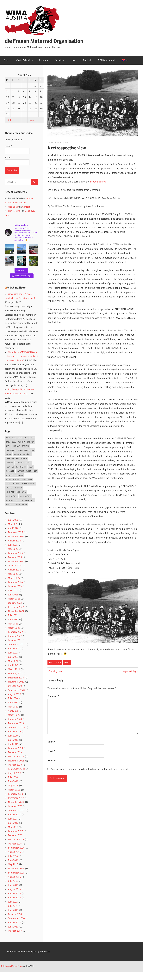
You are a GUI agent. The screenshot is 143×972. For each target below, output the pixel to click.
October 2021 (15, 640)
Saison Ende (31, 471)
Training (16, 483)
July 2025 (13, 544)
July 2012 (13, 901)
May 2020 (13, 706)
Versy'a (65, 142)
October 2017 (15, 806)
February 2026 (15, 532)
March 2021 (14, 669)
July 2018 (13, 777)
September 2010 (16, 918)
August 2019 (14, 731)
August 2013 (14, 893)
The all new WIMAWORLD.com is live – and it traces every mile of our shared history (21, 356)
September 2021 (16, 644)
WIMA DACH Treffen (14, 500)
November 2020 (16, 681)
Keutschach (21, 458)
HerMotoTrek (14, 210)
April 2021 (13, 665)
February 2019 (15, 748)
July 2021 (13, 652)
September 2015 (16, 872)
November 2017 (16, 802)
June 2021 (13, 656)
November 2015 (16, 868)
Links (73, 60)
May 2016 (13, 864)
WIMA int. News (16, 287)
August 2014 (14, 889)
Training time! (56, 671)
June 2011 (13, 910)
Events (42, 60)
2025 (14, 442)
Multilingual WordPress (11, 966)
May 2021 (13, 660)
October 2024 (15, 565)
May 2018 (13, 785)
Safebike (20, 471)
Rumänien (10, 471)
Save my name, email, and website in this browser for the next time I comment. (90, 768)
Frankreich (11, 450)
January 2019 (15, 752)
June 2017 (13, 822)
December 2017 (16, 797)
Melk (8, 467)
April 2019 (13, 743)
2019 (8, 438)
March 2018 (14, 789)
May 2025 (13, 548)
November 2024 (16, 561)
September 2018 (16, 768)
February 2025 (15, 553)
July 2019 (13, 735)
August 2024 (14, 569)
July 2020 (13, 698)
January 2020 (15, 719)
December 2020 (16, 677)
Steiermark (27, 479)
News (58, 662)
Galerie (58, 60)
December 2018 (16, 756)
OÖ (13, 467)
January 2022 (15, 636)
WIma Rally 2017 (13, 504)
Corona (30, 442)
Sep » (31, 119)
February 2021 (15, 673)
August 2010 (14, 922)
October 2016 (15, 843)
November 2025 (16, 536)
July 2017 (13, 818)
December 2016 (16, 839)
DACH (8, 446)
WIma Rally (29, 500)
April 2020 (13, 710)
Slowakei (19, 475)
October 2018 (15, 764)
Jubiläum (27, 454)
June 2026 (13, 519)
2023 (32, 438)
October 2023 (15, 586)
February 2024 (15, 582)
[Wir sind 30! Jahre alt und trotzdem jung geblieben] (33, 261)
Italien (9, 454)
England (16, 446)
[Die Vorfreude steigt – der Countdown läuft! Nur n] (9, 249)
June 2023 (13, 594)
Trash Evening (28, 483)
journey (17, 454)
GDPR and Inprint (106, 60)
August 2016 (14, 851)
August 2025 (14, 540)
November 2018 (16, 760)
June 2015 (13, 885)
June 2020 (13, 702)
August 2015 (14, 876)
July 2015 (13, 880)
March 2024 (14, 577)
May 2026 (13, 523)
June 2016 (13, 860)
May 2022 (13, 623)
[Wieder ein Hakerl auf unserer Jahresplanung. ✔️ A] (21, 249)
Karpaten (10, 458)
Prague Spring (98, 181)
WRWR (24, 504)
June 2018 (13, 781)
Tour (8, 483)
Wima (24, 492)
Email (51, 750)
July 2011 (13, 905)
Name (51, 741)
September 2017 (16, 810)
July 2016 (13, 856)
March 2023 (14, 598)
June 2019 (13, 739)
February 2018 (15, 793)
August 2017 (14, 814)
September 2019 (16, 727)
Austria (21, 442)
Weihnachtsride (13, 492)
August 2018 (14, 773)
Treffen (9, 488)
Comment (53, 696)
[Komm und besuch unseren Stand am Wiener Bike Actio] (21, 261)
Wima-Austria (12, 496)
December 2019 (16, 723)
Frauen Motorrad (26, 450)
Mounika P (13, 206)
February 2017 (15, 831)
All (50, 662)
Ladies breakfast (23, 463)
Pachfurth (21, 467)
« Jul (8, 119)
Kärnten (9, 463)
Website (51, 760)
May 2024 (13, 573)
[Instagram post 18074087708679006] (9, 261)
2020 (14, 438)
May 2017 (13, 827)
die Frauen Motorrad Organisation (44, 40)
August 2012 (14, 897)
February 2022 (15, 631)
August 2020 (14, 694)
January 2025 (15, 557)
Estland (25, 446)
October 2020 (15, 685)
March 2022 (14, 627)
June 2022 (13, 619)
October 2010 (15, 914)
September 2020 (16, 690)
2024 (8, 442)
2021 (20, 438)
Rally (66, 662)
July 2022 (13, 615)
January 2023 (15, 602)
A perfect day (129, 671)
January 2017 (15, 835)
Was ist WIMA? (23, 60)
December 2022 (16, 606)
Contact (87, 60)
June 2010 (13, 926)
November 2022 (16, 611)
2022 (26, 438)
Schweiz (9, 475)
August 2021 (14, 648)
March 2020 (14, 714)
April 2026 (13, 528)
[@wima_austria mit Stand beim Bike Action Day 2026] (33, 249)
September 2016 (16, 847)
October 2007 (15, 930)
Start (6, 60)
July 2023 (13, 590)
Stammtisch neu (13, 479)
